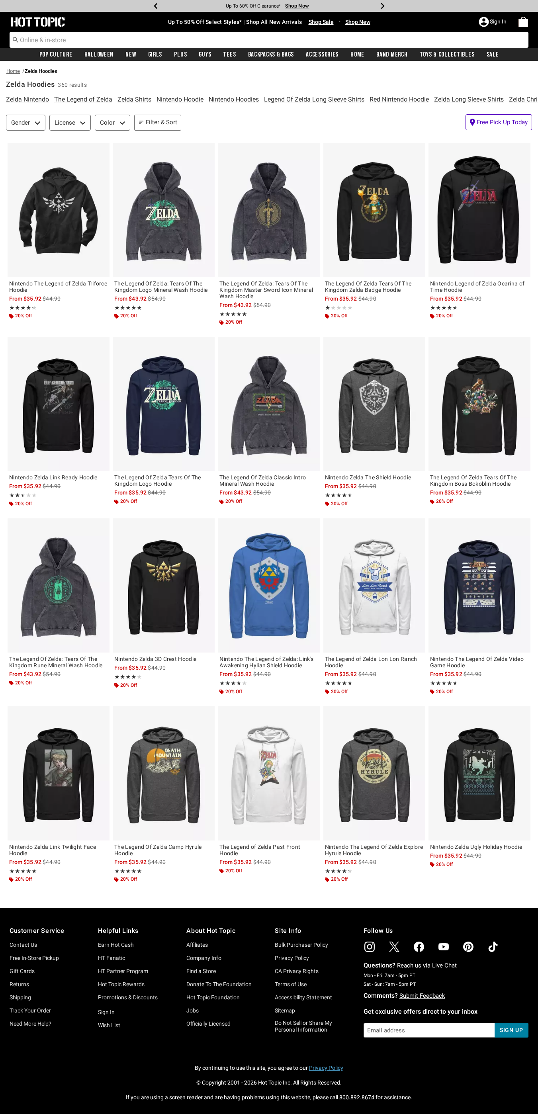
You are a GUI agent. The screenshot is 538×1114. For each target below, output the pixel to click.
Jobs (192, 1010)
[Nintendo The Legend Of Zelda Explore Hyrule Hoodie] (374, 773)
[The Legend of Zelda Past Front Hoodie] (269, 773)
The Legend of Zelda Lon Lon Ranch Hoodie (371, 662)
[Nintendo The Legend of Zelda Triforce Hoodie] (59, 210)
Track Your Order (30, 1010)
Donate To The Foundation (219, 984)
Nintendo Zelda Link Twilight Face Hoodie (52, 850)
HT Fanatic (111, 958)
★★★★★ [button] (21, 308)
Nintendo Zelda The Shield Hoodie (368, 477)
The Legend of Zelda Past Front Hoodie (259, 850)
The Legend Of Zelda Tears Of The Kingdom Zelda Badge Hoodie (368, 286)
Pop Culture (55, 55)
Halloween (98, 55)
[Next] (383, 6)
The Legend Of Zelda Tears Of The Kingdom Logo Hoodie (157, 480)
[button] (493, 22)
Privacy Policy (292, 958)
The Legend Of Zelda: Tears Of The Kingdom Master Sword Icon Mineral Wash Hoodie (266, 289)
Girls (155, 55)
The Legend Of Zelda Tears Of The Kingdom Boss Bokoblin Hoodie (473, 480)
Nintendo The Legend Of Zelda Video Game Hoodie (477, 662)
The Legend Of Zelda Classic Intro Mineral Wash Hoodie (262, 480)
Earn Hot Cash (116, 945)
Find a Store (201, 971)
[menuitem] (523, 22)
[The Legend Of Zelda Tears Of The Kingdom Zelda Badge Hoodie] (374, 210)
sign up (511, 1030)
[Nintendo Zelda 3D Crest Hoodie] (164, 585)
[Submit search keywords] (16, 39)
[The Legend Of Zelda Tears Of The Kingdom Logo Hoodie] (164, 404)
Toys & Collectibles (447, 55)
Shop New (357, 22)
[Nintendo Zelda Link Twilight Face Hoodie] (59, 773)
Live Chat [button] (444, 965)
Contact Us (23, 945)
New (130, 55)
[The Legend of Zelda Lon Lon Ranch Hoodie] (374, 585)
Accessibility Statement (303, 997)
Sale (493, 55)
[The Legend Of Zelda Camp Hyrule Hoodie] (164, 773)
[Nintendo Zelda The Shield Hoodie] (374, 404)
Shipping (20, 997)
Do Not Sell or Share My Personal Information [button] (303, 1026)
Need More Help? (30, 1023)
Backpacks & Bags (271, 55)
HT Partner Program (123, 971)
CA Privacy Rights (297, 971)
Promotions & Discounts (128, 997)
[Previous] (156, 6)
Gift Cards (22, 971)
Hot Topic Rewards (121, 984)
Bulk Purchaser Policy (301, 945)
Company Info (203, 958)
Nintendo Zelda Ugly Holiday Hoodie (476, 847)
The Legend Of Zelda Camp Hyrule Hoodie (158, 850)
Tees (229, 55)
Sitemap (285, 1010)
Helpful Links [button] (118, 930)
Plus (180, 55)
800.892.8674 (356, 1097)
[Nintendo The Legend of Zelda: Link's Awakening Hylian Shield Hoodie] (269, 585)
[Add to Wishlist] (101, 150)
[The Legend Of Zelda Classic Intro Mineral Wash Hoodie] (269, 404)
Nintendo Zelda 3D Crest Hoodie (155, 659)
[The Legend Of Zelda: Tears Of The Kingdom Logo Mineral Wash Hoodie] (164, 210)
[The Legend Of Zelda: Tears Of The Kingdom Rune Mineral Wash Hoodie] (59, 585)
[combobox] (269, 40)
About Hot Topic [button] (210, 930)
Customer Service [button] (37, 930)
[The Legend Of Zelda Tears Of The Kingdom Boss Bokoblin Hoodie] (479, 404)
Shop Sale (321, 22)
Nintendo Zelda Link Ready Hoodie (53, 477)
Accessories (322, 55)
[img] (370, 947)
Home (357, 55)
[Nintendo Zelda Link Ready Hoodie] (59, 404)
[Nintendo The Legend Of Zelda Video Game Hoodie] (479, 585)
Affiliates (197, 945)
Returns (19, 984)
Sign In (106, 1012)
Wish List (109, 1025)
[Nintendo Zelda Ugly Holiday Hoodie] (479, 773)
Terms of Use (291, 984)
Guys (205, 55)
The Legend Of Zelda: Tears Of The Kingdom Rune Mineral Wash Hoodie (56, 662)
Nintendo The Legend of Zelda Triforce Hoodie (58, 286)
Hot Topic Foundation (213, 997)
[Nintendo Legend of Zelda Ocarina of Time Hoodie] (479, 210)
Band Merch (391, 55)
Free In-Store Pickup (34, 958)
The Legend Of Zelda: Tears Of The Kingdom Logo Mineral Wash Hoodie (161, 286)
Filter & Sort (161, 122)
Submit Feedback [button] (422, 995)
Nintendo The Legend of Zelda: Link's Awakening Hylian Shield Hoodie (266, 662)
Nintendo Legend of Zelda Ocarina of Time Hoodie (477, 286)
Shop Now (297, 6)
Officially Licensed (208, 1023)
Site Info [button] (288, 930)
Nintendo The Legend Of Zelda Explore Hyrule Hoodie (374, 850)
